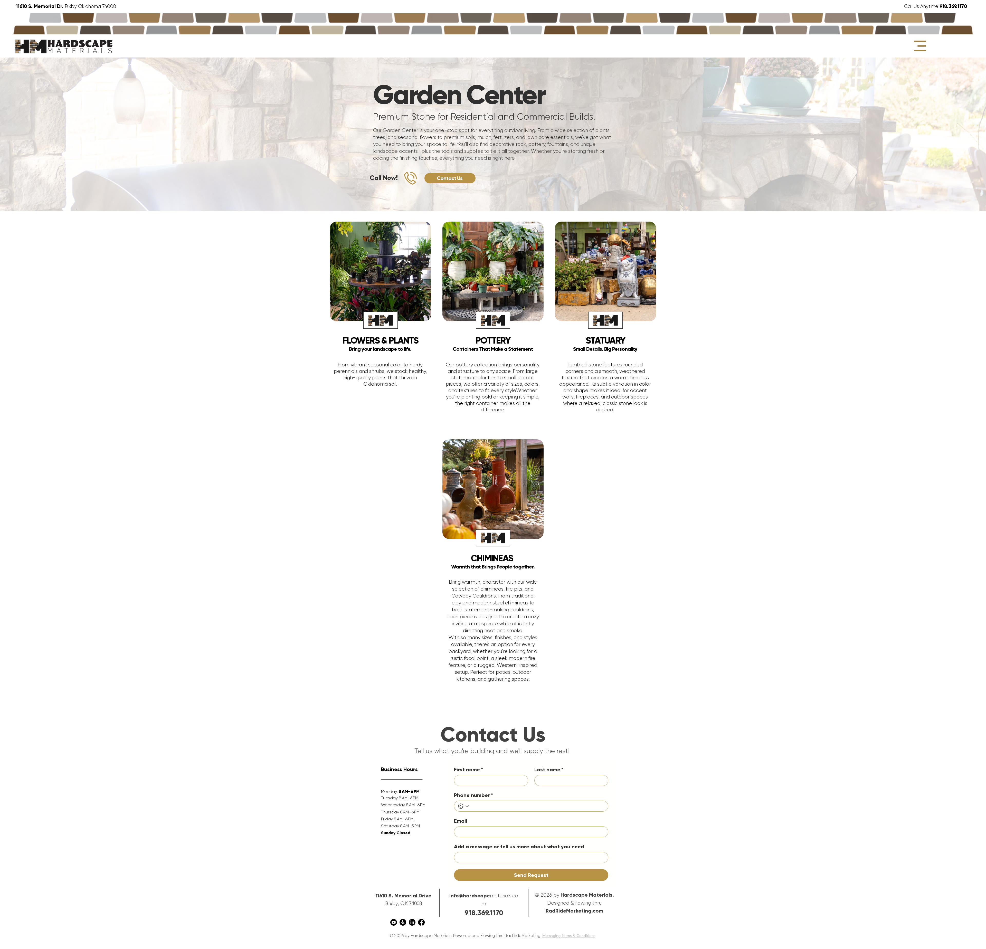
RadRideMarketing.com (574, 911)
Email (460, 821)
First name (468, 769)
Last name (548, 769)
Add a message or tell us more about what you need (519, 846)
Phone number (473, 795)
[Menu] (920, 46)
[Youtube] (393, 922)
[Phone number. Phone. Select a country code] (463, 806)
